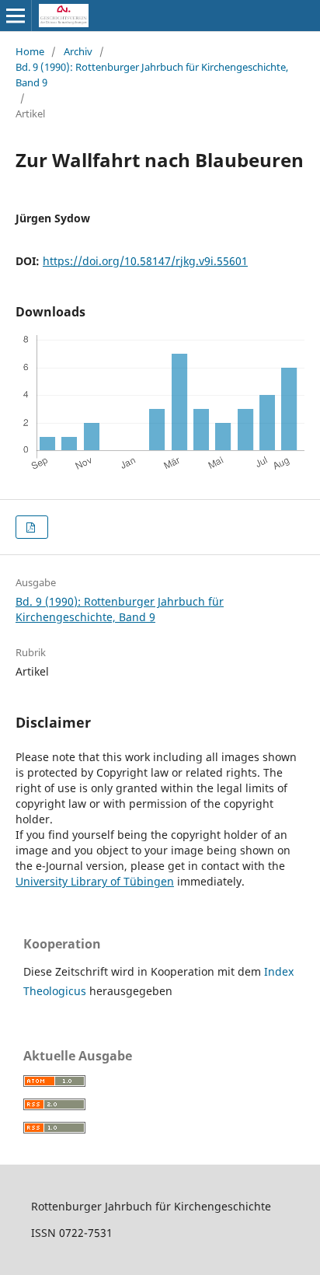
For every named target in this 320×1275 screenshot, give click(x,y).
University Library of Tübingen (95, 881)
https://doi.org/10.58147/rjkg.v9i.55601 (145, 260)
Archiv (78, 51)
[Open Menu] (15, 15)
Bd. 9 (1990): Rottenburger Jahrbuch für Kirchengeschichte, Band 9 (152, 74)
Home (30, 51)
